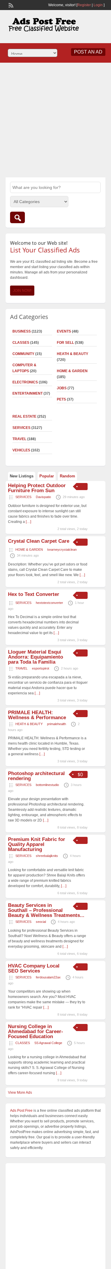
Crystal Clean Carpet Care (38, 541)
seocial (41, 921)
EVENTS (64, 331)
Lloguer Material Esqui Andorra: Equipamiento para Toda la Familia (35, 657)
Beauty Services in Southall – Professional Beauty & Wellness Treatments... (46, 910)
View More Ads (20, 1092)
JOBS (62, 388)
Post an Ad (88, 51)
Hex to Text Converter (33, 594)
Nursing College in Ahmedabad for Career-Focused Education (35, 1031)
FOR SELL (65, 343)
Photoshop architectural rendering (36, 776)
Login (98, 5)
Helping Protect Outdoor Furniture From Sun (37, 488)
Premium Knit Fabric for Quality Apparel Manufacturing (36, 844)
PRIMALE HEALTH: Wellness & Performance (37, 715)
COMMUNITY (23, 354)
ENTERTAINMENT (27, 393)
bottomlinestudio (47, 785)
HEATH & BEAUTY (72, 354)
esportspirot (40, 668)
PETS (61, 399)
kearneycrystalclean (62, 549)
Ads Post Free (21, 1110)
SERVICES (21, 428)
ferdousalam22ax (48, 977)
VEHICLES (21, 450)
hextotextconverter (49, 602)
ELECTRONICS (25, 382)
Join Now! (22, 291)
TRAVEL (19, 439)
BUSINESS (21, 331)
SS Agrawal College (48, 1043)
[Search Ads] (17, 217)
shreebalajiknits (47, 856)
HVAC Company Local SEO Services (33, 968)
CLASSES (20, 343)
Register (84, 5)
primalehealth (56, 724)
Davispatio (43, 497)
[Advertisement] (55, 119)
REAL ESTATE (24, 416)
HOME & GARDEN (72, 371)
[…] (28, 522)
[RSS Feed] (10, 4)
